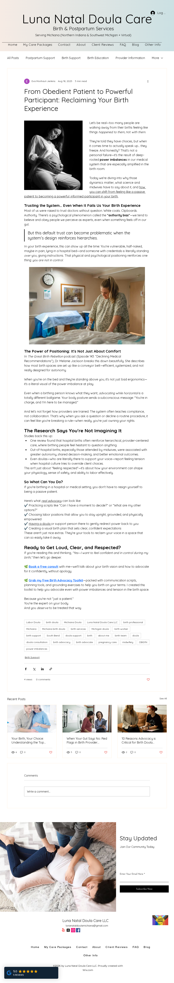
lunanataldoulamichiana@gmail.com (87, 925)
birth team (121, 635)
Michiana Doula (72, 622)
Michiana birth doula (53, 628)
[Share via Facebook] (25, 669)
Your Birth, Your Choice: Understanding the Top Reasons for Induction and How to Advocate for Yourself (30, 740)
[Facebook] (78, 930)
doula (135, 635)
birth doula (52, 622)
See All (163, 698)
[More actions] (148, 81)
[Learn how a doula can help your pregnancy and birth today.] (87, 718)
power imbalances (36, 648)
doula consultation (36, 642)
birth (89, 635)
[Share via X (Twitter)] (34, 669)
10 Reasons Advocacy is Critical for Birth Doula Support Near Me (139, 740)
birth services (78, 628)
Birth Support (71, 58)
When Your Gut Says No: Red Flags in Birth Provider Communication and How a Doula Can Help (87, 740)
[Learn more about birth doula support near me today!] (142, 718)
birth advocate (84, 642)
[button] (153, 44)
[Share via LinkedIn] (42, 669)
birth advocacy (61, 642)
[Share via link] (50, 669)
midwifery (127, 642)
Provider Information (130, 58)
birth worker (121, 628)
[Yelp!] (63, 930)
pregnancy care (108, 642)
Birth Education (98, 58)
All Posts (13, 58)
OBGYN (143, 642)
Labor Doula (33, 622)
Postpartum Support (40, 58)
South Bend (53, 635)
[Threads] (68, 930)
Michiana (31, 628)
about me (103, 635)
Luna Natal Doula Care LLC (102, 622)
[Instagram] (73, 930)
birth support (33, 635)
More (155, 58)
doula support (73, 635)
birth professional (133, 622)
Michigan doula (100, 628)
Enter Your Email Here (131, 874)
